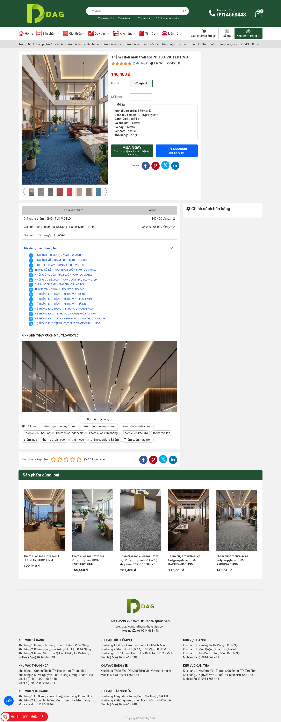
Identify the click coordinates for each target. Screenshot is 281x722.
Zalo (8, 701)
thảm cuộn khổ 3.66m (105, 439)
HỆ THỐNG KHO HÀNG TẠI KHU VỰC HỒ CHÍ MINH (64, 298)
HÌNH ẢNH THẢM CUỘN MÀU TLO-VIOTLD (59, 255)
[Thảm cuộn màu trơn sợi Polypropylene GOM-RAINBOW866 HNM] (188, 518)
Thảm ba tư (145, 18)
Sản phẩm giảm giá (203, 35)
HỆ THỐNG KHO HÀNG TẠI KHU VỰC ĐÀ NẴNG (62, 294)
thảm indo (30, 439)
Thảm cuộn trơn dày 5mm (58, 426)
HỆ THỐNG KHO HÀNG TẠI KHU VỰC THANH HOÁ (64, 308)
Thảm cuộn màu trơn (137, 439)
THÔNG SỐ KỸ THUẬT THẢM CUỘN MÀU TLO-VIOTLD (65, 269)
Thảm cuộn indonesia (70, 433)
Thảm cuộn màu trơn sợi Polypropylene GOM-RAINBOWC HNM (232, 560)
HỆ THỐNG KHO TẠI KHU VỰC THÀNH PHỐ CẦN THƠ (65, 313)
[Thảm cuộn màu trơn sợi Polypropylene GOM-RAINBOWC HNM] (236, 518)
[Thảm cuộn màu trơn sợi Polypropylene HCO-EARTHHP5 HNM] (92, 518)
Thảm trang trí (126, 18)
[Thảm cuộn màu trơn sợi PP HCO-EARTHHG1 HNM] (44, 518)
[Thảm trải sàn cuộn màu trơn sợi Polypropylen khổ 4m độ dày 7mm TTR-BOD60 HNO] (140, 518)
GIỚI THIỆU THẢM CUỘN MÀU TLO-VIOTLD (59, 265)
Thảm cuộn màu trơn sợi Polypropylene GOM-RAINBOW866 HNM (184, 560)
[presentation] (24, 191)
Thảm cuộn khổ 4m (135, 433)
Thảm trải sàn (106, 18)
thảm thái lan (161, 433)
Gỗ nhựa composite (167, 18)
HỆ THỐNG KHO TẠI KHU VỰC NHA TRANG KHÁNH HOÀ (68, 323)
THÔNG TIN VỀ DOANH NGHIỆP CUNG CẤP (59, 289)
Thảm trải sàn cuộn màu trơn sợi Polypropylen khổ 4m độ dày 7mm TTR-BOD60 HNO (139, 560)
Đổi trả (226, 35)
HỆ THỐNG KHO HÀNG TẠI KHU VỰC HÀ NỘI (61, 303)
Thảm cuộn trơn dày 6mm (136, 426)
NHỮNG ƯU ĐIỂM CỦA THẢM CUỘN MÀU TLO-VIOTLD (66, 279)
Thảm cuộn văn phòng (103, 433)
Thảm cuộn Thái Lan (37, 433)
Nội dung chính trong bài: (41, 248)
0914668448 (231, 15)
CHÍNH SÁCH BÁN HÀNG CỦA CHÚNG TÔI (59, 284)
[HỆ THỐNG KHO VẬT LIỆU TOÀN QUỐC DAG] (44, 13)
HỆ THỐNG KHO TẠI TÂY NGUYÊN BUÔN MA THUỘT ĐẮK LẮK (70, 318)
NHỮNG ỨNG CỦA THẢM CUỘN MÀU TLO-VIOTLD (63, 274)
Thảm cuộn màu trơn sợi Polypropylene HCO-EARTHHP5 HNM (88, 560)
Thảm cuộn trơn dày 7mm (97, 426)
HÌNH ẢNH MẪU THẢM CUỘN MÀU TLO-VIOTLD (62, 260)
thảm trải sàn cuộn (54, 439)
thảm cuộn (79, 439)
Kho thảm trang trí (248, 35)
